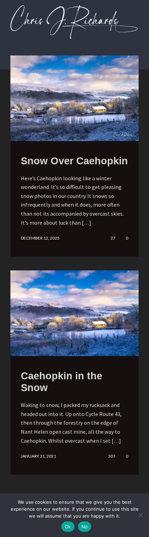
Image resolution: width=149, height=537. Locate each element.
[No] (140, 515)
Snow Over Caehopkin (74, 160)
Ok (68, 526)
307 (111, 456)
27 (113, 238)
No (84, 526)
